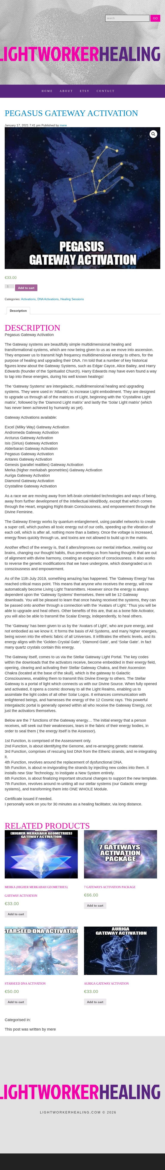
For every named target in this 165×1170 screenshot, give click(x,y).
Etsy (85, 91)
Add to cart (26, 288)
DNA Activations (48, 299)
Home (47, 91)
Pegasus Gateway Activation (71, 113)
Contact (106, 91)
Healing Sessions (72, 299)
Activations (28, 299)
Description (18, 310)
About (66, 91)
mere (63, 125)
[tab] (18, 310)
